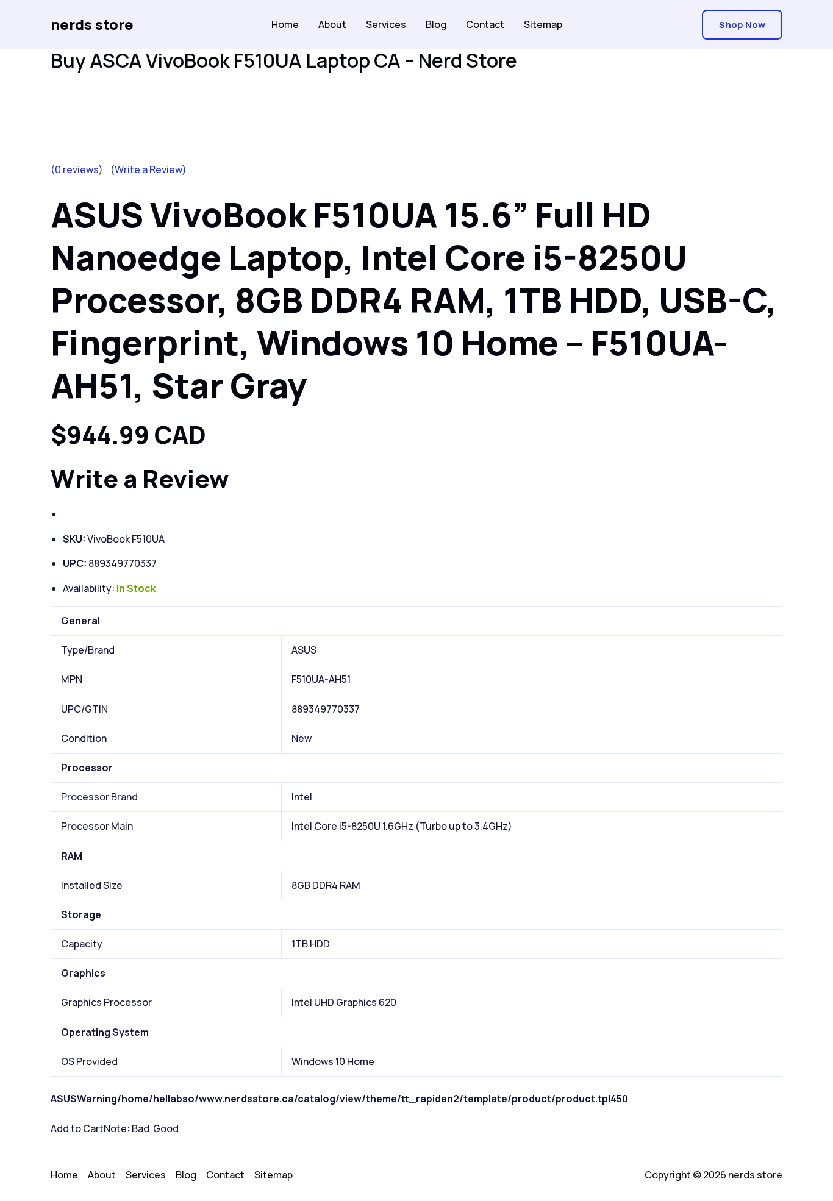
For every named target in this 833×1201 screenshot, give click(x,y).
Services (386, 24)
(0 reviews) (77, 169)
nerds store (92, 24)
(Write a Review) (148, 169)
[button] (742, 25)
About (332, 24)
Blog (436, 24)
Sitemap (543, 24)
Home (285, 24)
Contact (485, 24)
